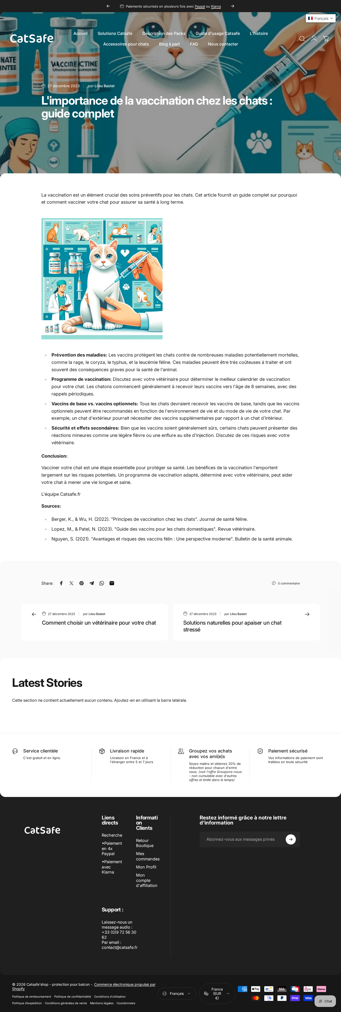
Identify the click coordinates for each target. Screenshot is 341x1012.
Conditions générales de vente (66, 1003)
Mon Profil (146, 866)
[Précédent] (108, 6)
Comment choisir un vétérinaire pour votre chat (99, 622)
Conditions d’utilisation (110, 996)
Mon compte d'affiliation (147, 880)
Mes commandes (148, 856)
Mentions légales (102, 1003)
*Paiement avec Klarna (112, 867)
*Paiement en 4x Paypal (112, 848)
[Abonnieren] (291, 839)
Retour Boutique (144, 843)
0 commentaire (289, 583)
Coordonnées (126, 1003)
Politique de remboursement (31, 996)
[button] (321, 18)
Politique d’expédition (27, 1003)
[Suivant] (232, 6)
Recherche (112, 835)
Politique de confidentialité (72, 996)
